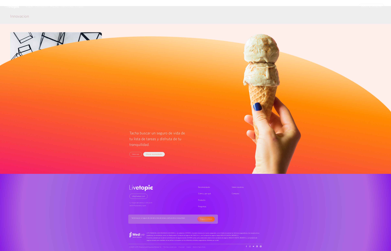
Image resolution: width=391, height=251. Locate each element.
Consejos (79, 7)
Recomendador (204, 187)
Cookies (188, 247)
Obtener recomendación (371, 7)
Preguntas (54, 7)
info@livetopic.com (138, 196)
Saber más (135, 154)
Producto (29, 7)
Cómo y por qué (204, 193)
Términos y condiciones (170, 247)
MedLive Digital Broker (199, 247)
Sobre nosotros (67, 7)
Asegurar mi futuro (206, 219)
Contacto (235, 193)
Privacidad (181, 247)
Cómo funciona (41, 7)
